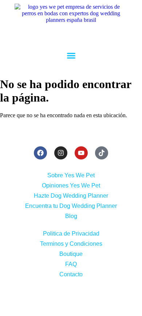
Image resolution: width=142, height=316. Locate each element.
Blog (71, 216)
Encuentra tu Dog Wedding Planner (71, 206)
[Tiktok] (101, 152)
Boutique (71, 254)
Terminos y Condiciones (71, 244)
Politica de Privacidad (71, 233)
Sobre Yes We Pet (71, 175)
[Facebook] (40, 152)
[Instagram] (60, 152)
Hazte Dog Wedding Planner (71, 196)
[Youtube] (81, 152)
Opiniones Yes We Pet (71, 185)
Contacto (71, 274)
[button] (71, 56)
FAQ (71, 264)
